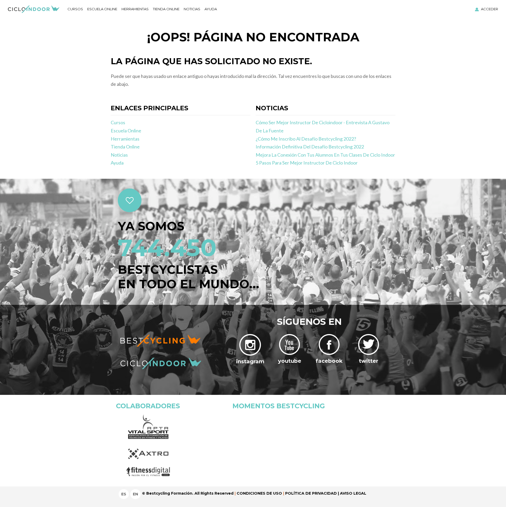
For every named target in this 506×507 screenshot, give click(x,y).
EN (135, 494)
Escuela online (102, 9)
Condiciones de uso (259, 493)
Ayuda (211, 9)
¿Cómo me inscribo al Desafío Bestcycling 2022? (306, 139)
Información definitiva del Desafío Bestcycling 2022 (310, 147)
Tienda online (166, 9)
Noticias (192, 9)
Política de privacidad (311, 493)
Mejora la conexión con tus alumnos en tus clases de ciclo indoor (325, 155)
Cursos (75, 9)
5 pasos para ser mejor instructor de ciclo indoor (307, 163)
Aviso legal (353, 493)
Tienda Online (125, 147)
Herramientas (135, 9)
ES (123, 494)
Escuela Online (126, 130)
